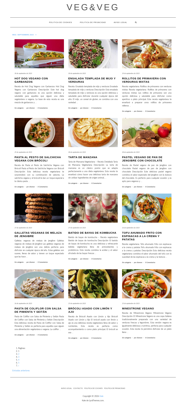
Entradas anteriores (21, 371)
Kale (101, 396)
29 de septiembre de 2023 (131, 73)
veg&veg (93, 7)
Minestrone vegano (138, 308)
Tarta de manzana (82, 157)
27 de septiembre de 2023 (23, 228)
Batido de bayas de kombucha (92, 232)
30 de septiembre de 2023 (23, 73)
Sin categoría (19, 108)
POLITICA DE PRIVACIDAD (93, 22)
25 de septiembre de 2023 (77, 303)
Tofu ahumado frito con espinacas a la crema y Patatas (142, 236)
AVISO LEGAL (120, 22)
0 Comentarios (43, 108)
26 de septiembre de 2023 (131, 228)
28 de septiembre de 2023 (77, 152)
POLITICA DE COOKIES (60, 22)
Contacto (78, 388)
